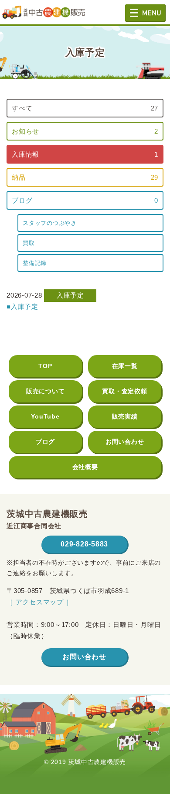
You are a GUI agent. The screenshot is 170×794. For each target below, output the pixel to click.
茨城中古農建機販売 (43, 15)
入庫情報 (85, 154)
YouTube (45, 416)
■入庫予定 (22, 306)
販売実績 (125, 416)
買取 (29, 243)
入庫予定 (70, 295)
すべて (85, 108)
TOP (45, 365)
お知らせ (85, 131)
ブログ (85, 200)
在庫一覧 (125, 365)
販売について (45, 391)
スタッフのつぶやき (50, 223)
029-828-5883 (84, 544)
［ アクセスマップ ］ (39, 602)
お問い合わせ (124, 441)
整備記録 (35, 263)
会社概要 (85, 466)
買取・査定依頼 (124, 391)
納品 (85, 177)
